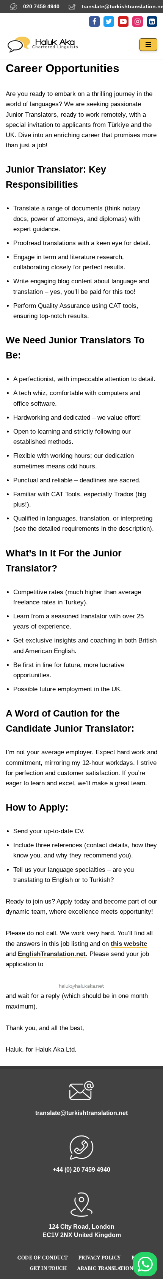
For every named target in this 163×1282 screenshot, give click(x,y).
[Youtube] (123, 21)
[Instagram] (137, 21)
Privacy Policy (99, 1257)
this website (129, 943)
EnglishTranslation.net (52, 954)
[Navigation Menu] (148, 44)
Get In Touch (48, 1268)
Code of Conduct (42, 1257)
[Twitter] (108, 21)
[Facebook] (94, 21)
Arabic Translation (105, 1268)
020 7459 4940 (41, 6)
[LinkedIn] (152, 21)
